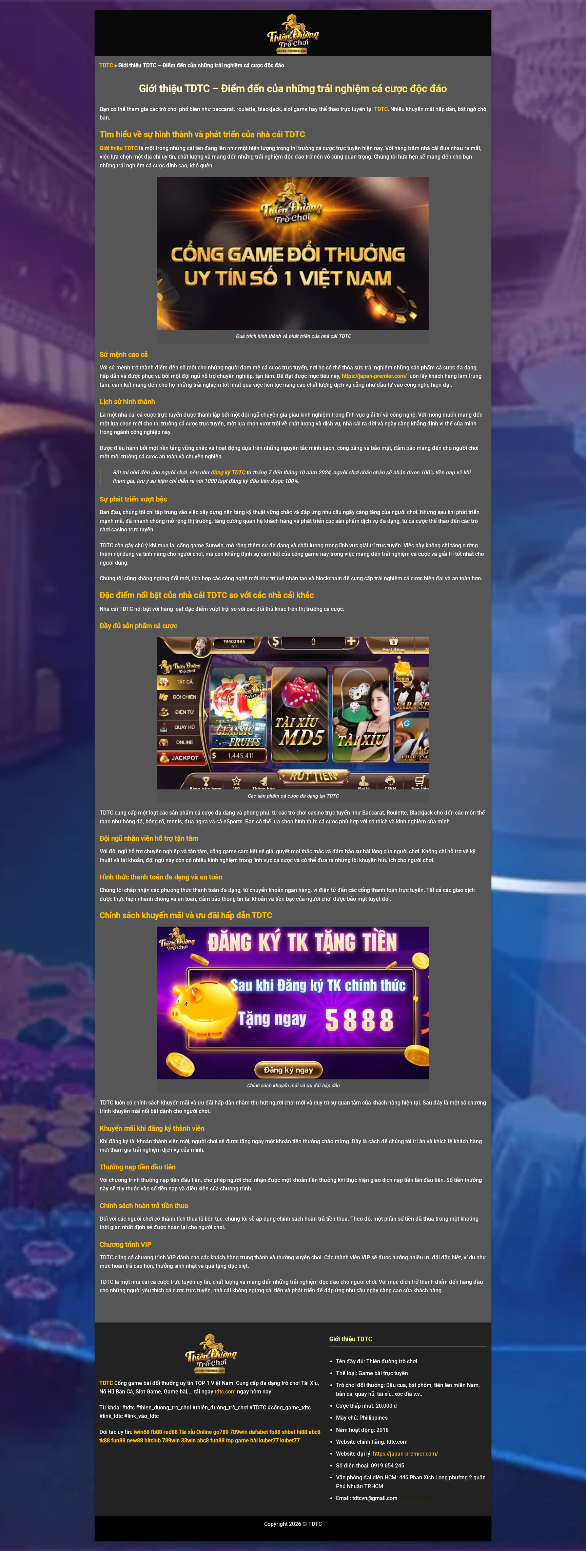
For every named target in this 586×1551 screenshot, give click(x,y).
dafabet (258, 1432)
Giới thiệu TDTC (119, 148)
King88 (426, 1498)
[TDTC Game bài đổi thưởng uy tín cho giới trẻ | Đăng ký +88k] (293, 33)
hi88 (302, 1432)
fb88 (156, 1432)
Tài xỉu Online (195, 1432)
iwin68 (142, 1432)
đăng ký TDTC (228, 472)
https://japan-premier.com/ (374, 376)
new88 (135, 1440)
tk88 (104, 1440)
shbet (288, 1432)
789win (239, 1432)
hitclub (152, 1440)
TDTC (106, 65)
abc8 (314, 1432)
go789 (221, 1432)
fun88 (118, 1440)
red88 (170, 1432)
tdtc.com (225, 1391)
